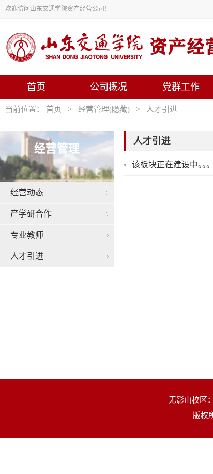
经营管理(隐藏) (104, 109)
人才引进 (161, 109)
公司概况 (108, 87)
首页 (36, 87)
